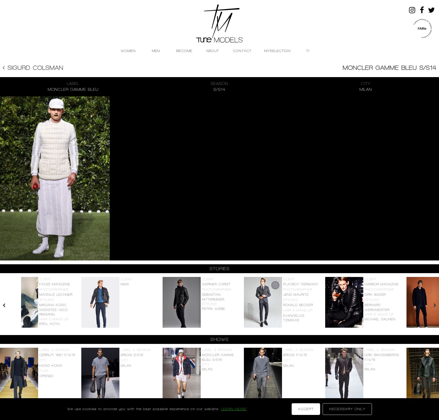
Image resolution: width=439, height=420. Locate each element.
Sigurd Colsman (34, 67)
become (184, 51)
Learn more (233, 409)
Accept (306, 409)
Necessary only (347, 409)
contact (242, 51)
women (128, 51)
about (212, 51)
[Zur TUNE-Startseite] (219, 21)
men (156, 51)
